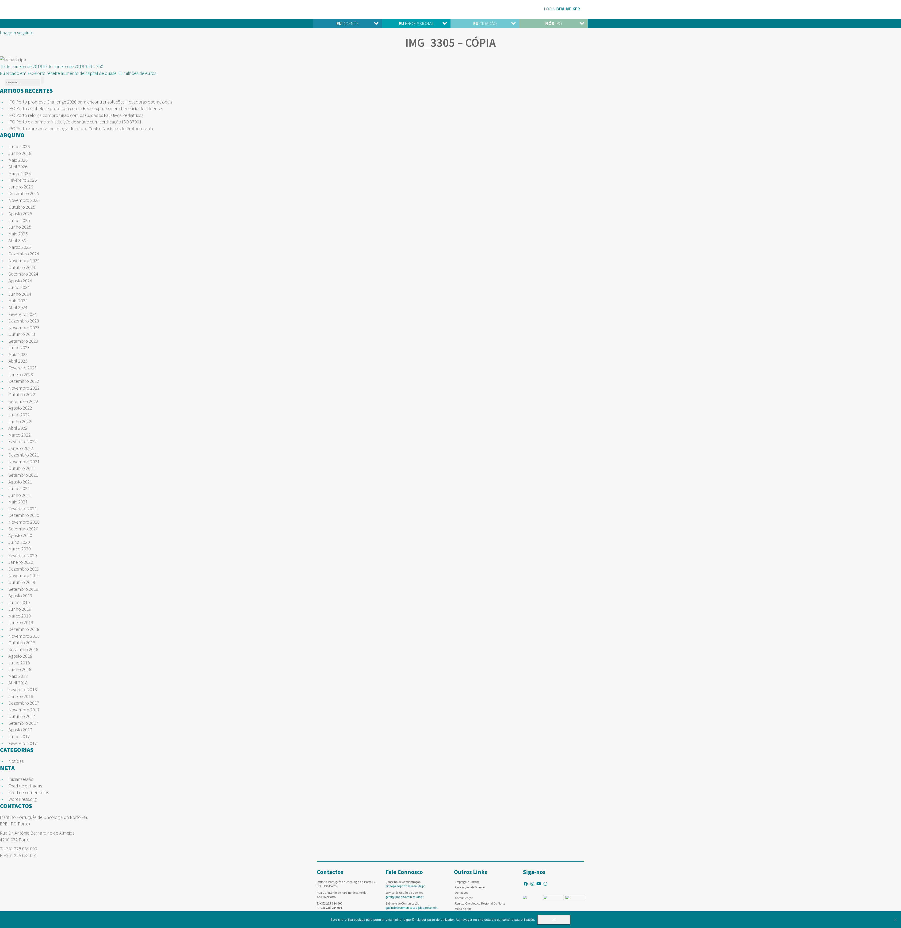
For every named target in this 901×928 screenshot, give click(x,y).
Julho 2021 (19, 488)
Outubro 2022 (21, 394)
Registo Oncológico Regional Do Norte (480, 903)
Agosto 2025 (20, 213)
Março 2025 (19, 247)
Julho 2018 (19, 663)
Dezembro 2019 (23, 569)
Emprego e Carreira (467, 882)
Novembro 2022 (24, 388)
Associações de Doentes (470, 887)
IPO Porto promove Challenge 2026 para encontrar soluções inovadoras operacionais (90, 102)
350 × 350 (94, 66)
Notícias (16, 761)
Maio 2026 (18, 160)
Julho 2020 (19, 542)
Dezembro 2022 (23, 381)
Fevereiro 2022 (22, 441)
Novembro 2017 (24, 710)
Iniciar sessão (21, 779)
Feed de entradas (25, 786)
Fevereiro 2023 (22, 368)
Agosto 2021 (20, 482)
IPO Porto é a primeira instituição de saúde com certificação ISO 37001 (74, 122)
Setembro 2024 (23, 274)
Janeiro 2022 (20, 448)
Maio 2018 (18, 676)
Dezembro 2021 (23, 455)
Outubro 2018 (21, 642)
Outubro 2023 (21, 334)
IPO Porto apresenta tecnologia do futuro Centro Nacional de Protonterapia (80, 128)
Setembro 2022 (23, 401)
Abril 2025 (17, 240)
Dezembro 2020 (23, 515)
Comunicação (464, 898)
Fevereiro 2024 (22, 314)
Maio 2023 (18, 354)
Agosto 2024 (20, 281)
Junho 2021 (19, 495)
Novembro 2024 (24, 260)
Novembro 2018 (24, 636)
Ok (554, 919)
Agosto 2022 (20, 408)
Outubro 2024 (21, 267)
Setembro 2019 (23, 589)
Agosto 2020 (20, 535)
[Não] (895, 919)
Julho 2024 (19, 287)
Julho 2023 (19, 347)
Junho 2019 (19, 609)
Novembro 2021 (24, 461)
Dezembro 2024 (23, 254)
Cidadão (485, 23)
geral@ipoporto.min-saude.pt (405, 897)
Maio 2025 (18, 234)
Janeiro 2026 (20, 187)
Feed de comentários (28, 792)
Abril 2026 (17, 166)
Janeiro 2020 (20, 562)
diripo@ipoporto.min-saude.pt (405, 886)
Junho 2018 (19, 669)
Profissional (416, 23)
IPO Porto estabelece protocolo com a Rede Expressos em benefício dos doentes (85, 108)
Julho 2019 (19, 602)
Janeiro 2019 (20, 622)
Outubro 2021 (21, 468)
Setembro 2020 (23, 529)
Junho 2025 (19, 227)
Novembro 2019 (24, 575)
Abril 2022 (17, 428)
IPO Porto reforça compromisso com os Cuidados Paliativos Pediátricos (75, 115)
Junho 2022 (19, 421)
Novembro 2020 (24, 522)
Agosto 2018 (20, 656)
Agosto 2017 (20, 729)
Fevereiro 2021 (22, 508)
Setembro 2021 (23, 475)
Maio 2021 (18, 502)
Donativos (461, 893)
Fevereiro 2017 (22, 743)
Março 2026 (19, 173)
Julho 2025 (19, 220)
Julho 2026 (19, 146)
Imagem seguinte (16, 32)
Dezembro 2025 (23, 193)
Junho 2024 (19, 294)
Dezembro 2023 (23, 321)
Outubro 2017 (21, 716)
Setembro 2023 (23, 341)
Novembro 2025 (24, 200)
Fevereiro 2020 (22, 555)
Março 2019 (19, 616)
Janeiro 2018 (20, 696)
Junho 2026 (19, 153)
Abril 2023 (17, 361)
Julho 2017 (19, 736)
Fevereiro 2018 (22, 689)
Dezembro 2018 (23, 629)
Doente (347, 23)
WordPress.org (22, 799)
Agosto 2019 (20, 595)
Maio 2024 (18, 300)
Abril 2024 (17, 307)
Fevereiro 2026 (22, 180)
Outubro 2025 (21, 207)
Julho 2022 (19, 415)
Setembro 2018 (23, 649)
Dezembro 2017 (23, 703)
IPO (553, 23)
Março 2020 (19, 549)
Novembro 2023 (24, 327)
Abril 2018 (17, 683)
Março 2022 (19, 435)
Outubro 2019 (21, 582)
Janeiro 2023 (20, 374)
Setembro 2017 (23, 723)
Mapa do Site (463, 909)
